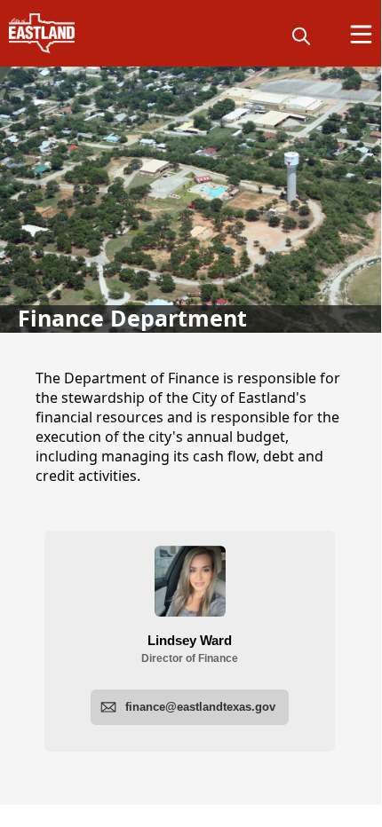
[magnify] (301, 35)
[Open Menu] (361, 34)
